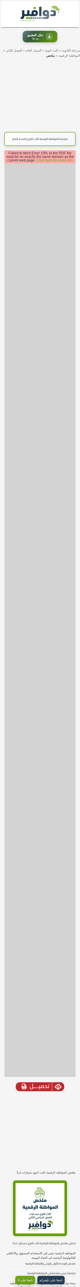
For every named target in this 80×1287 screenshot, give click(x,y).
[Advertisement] (40, 94)
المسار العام (34, 50)
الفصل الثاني (14, 50)
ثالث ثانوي (51, 50)
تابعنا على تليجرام (51, 1280)
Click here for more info (54, 160)
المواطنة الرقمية (69, 55)
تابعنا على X (25, 1280)
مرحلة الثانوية (71, 50)
